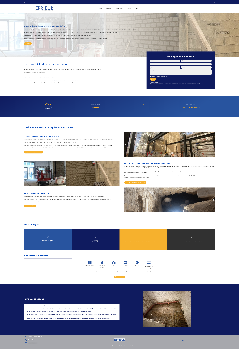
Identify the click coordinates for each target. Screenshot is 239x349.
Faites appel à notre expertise (180, 56)
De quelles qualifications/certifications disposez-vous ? (38, 305)
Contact (136, 8)
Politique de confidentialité (116, 346)
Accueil (100, 8)
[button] (125, 144)
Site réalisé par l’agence (127, 346)
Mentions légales (108, 346)
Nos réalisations (119, 8)
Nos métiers (108, 8)
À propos (129, 8)
